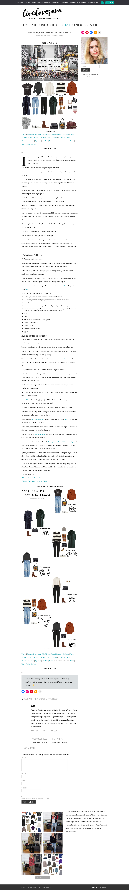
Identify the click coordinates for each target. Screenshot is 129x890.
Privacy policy (109, 2)
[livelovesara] (43, 14)
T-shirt (24, 134)
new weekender (40, 434)
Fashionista (95, 887)
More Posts (35, 731)
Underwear (25, 141)
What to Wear (41, 699)
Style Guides (80, 24)
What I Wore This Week (40, 742)
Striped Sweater (56, 134)
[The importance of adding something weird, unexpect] (53, 864)
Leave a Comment (58, 35)
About (34, 24)
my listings (93, 74)
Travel (67, 24)
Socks (32, 141)
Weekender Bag (31, 144)
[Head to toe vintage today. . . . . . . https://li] (32, 843)
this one (67, 359)
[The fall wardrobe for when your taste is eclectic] (32, 822)
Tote (23, 144)
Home (25, 24)
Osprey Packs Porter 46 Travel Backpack (61, 442)
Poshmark (90, 77)
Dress (72, 134)
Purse (72, 141)
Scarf (49, 137)
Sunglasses (61, 137)
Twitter (45, 731)
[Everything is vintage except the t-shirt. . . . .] (53, 822)
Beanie (54, 137)
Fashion (44, 24)
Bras (68, 137)
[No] (127, 3)
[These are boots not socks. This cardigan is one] (53, 843)
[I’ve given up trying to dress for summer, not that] (32, 864)
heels (27, 289)
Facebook (53, 731)
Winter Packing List (51, 699)
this (61, 286)
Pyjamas (38, 141)
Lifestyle (56, 24)
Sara (49, 35)
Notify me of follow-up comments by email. (36, 798)
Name (24, 774)
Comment (25, 758)
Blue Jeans (25, 137)
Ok (102, 2)
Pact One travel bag (37, 419)
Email (24, 781)
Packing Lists (33, 699)
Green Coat (43, 137)
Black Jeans (34, 137)
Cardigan (66, 134)
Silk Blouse (46, 134)
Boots (51, 141)
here (66, 419)
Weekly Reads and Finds (59, 742)
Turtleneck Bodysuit (34, 134)
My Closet (94, 24)
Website (24, 788)
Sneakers (45, 141)
